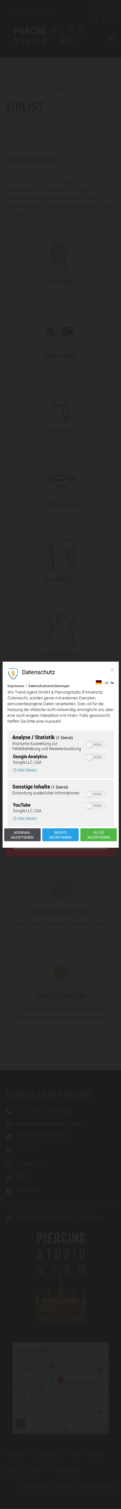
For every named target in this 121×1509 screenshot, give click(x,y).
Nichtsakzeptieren (60, 835)
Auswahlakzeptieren (22, 835)
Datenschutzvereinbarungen (49, 686)
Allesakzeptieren (98, 835)
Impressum (15, 686)
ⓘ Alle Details (25, 769)
